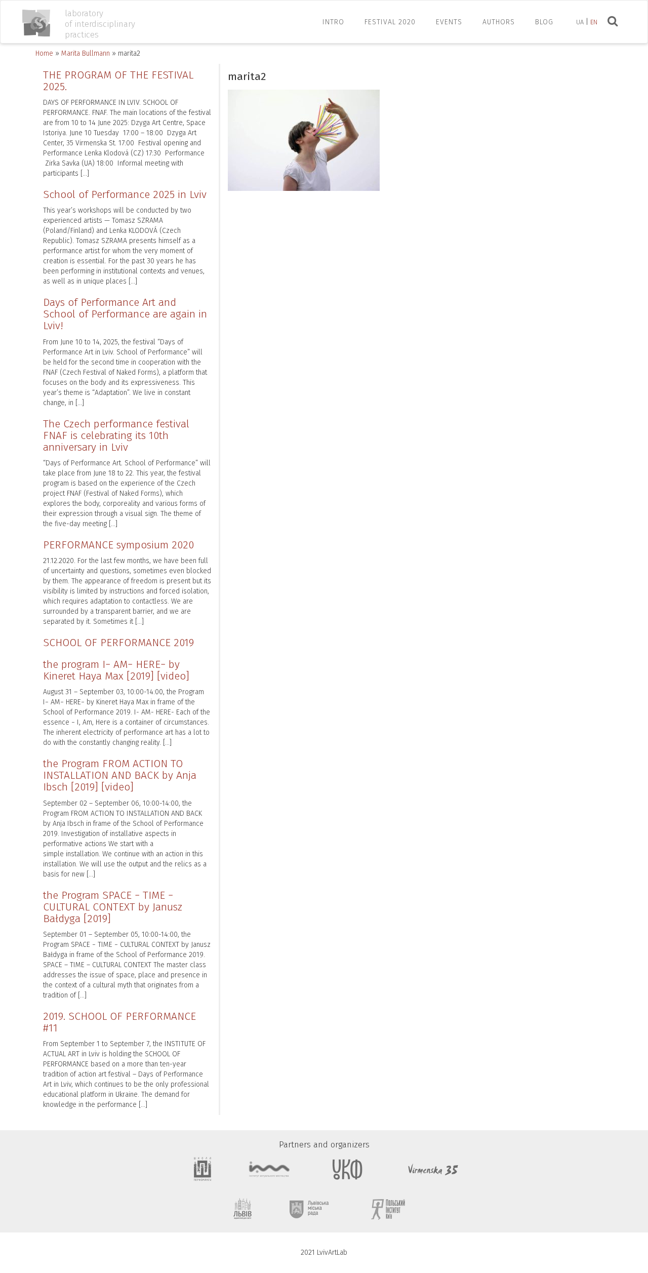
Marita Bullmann (85, 53)
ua (580, 22)
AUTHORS (498, 22)
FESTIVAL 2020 (390, 22)
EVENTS (449, 22)
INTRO (333, 22)
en (593, 22)
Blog (544, 22)
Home (44, 53)
